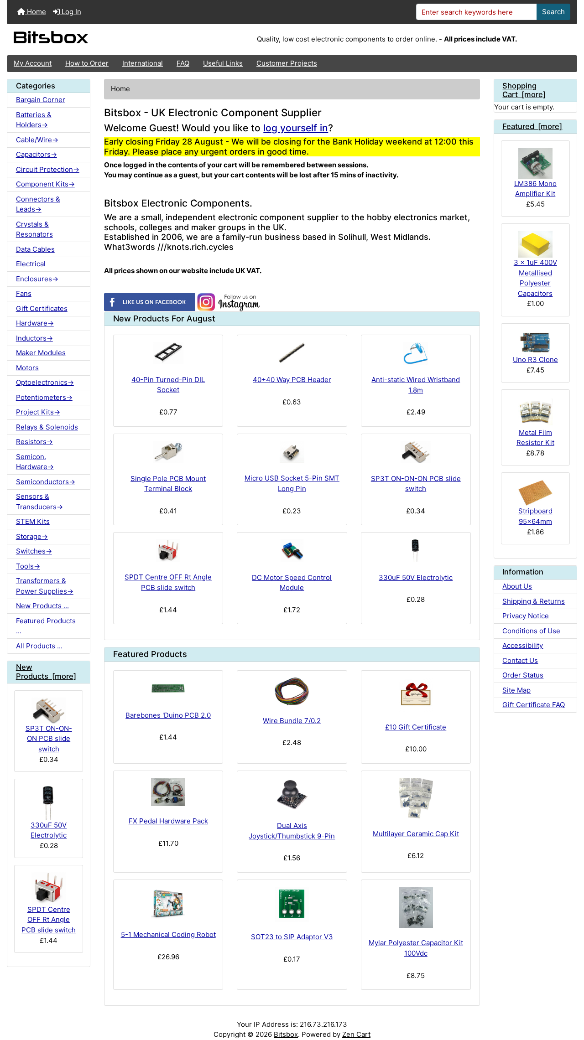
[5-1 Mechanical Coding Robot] (168, 903)
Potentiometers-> (44, 397)
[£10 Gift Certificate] (416, 695)
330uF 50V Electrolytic (49, 830)
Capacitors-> (36, 154)
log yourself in (295, 128)
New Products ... (42, 605)
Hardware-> (35, 323)
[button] (568, 997)
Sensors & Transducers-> (39, 501)
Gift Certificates (42, 308)
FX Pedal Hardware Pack (168, 821)
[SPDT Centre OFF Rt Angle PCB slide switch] (168, 550)
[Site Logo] (102, 39)
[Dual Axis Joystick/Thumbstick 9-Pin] (291, 794)
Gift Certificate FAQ (533, 704)
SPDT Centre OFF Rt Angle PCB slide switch (48, 919)
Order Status (522, 675)
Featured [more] (532, 126)
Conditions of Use (531, 630)
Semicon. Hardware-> (35, 461)
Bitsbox (286, 1034)
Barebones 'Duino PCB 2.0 (168, 715)
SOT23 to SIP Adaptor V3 (292, 936)
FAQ (183, 63)
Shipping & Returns (533, 601)
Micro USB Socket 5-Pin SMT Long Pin (292, 483)
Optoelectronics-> (45, 382)
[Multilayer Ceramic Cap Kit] (416, 798)
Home (35, 11)
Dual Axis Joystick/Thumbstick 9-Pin (292, 830)
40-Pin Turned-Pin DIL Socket (168, 384)
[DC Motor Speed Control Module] (291, 550)
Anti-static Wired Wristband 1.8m (415, 384)
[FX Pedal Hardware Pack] (168, 792)
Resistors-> (34, 441)
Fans (23, 293)
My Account (33, 63)
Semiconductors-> (45, 481)
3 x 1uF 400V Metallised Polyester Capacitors (535, 278)
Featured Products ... (46, 626)
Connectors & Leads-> (38, 204)
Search (553, 11)
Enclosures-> (37, 278)
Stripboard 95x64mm (535, 516)
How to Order (87, 63)
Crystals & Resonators (34, 229)
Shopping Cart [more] (524, 90)
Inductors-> (34, 338)
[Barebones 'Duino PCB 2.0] (168, 689)
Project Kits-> (38, 412)
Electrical (31, 263)
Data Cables (35, 249)
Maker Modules (41, 352)
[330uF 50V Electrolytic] (416, 550)
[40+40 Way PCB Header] (291, 353)
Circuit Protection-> (47, 169)
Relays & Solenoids (47, 427)
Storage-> (32, 536)
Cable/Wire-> (37, 139)
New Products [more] (46, 671)
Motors (27, 367)
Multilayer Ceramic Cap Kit (416, 833)
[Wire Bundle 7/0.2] (291, 691)
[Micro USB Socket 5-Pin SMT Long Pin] (291, 452)
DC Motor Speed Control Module (292, 582)
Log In (70, 11)
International (142, 63)
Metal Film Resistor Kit (535, 437)
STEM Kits (33, 521)
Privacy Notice (525, 615)
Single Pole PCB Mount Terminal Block (168, 483)
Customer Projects (286, 63)
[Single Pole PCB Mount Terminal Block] (168, 452)
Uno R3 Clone (535, 359)
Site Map (516, 690)
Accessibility (522, 645)
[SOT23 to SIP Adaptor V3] (291, 904)
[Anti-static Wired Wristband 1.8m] (416, 353)
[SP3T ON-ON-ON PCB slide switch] (416, 452)
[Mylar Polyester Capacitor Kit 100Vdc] (416, 907)
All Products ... (39, 646)
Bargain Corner (40, 99)
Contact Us (520, 660)
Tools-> (28, 566)
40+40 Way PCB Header (292, 379)
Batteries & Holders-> (34, 119)
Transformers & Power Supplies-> (44, 585)
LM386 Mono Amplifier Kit (535, 188)
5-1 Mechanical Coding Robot (168, 934)
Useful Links (223, 63)
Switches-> (34, 551)
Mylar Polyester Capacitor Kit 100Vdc (416, 947)
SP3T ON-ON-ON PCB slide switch (49, 738)
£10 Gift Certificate (415, 727)
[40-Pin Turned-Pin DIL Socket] (168, 353)
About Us (517, 586)
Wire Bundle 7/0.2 (292, 720)
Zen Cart (356, 1034)
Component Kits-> (45, 184)
